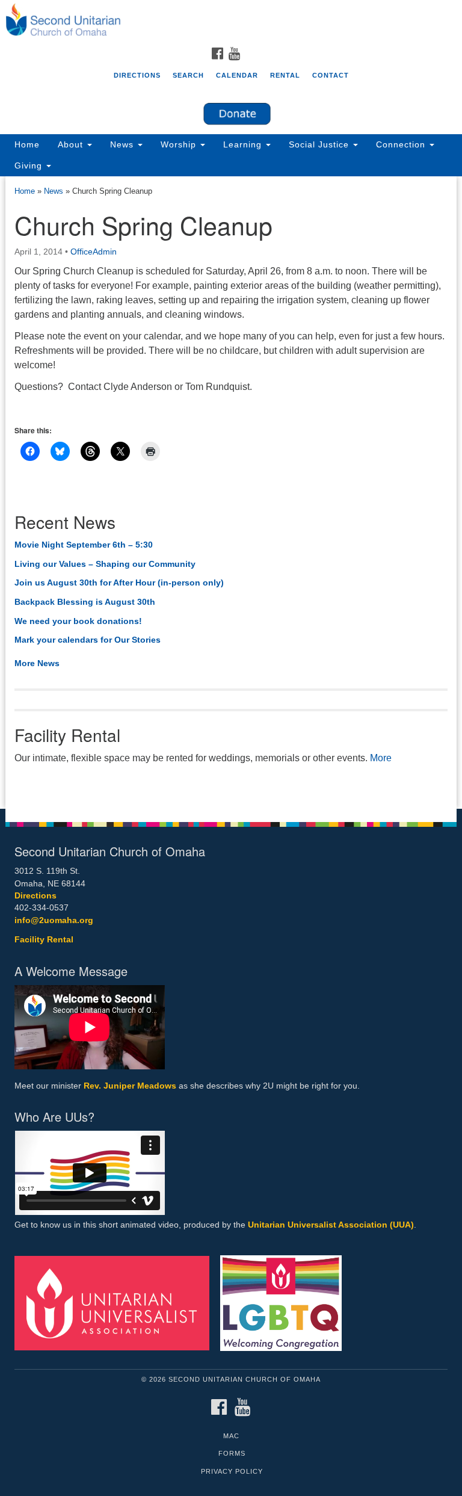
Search (188, 75)
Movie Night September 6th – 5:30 (83, 544)
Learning (244, 144)
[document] (231, 492)
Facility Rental (43, 939)
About (72, 144)
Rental (285, 75)
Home (27, 144)
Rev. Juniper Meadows (130, 1085)
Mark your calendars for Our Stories (87, 639)
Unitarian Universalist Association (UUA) (331, 1224)
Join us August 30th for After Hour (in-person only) (119, 582)
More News (37, 663)
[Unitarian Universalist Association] (116, 1302)
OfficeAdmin (93, 251)
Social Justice (320, 144)
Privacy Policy (232, 1471)
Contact (330, 75)
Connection (402, 144)
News (123, 144)
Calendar (237, 75)
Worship (180, 144)
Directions (137, 75)
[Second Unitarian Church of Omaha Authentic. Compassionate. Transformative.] (231, 20)
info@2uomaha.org (53, 920)
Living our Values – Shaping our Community (105, 564)
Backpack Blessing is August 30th (84, 602)
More (381, 758)
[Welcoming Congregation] (285, 1302)
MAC (231, 1435)
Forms (231, 1453)
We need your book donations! (78, 621)
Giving (29, 165)
